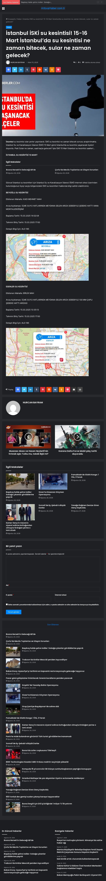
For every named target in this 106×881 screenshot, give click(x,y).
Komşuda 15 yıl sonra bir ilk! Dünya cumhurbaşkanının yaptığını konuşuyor (56, 769)
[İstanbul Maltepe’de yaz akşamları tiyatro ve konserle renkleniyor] (13, 782)
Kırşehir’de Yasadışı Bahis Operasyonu (40, 685)
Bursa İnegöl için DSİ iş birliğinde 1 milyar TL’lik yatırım (47, 803)
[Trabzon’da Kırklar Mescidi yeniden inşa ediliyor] (13, 663)
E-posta (10, 595)
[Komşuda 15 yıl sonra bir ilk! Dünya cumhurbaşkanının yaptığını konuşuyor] (13, 771)
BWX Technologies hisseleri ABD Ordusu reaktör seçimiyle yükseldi (37, 762)
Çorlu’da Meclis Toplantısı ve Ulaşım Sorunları (76, 169)
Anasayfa (11, 19)
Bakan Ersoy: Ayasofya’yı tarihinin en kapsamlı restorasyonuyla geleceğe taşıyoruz (45, 671)
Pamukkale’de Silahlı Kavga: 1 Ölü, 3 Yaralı (85, 475)
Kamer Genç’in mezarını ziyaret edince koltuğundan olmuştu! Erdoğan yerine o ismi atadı (19, 527)
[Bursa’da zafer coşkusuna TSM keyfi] (13, 754)
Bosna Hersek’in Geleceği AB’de (21, 169)
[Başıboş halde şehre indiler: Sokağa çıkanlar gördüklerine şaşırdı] (20, 481)
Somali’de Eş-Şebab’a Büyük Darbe (52, 506)
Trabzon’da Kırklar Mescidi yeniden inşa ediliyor (44, 659)
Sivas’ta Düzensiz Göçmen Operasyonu (51, 493)
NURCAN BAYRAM (18, 62)
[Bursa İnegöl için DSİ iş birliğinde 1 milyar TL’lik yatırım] (13, 807)
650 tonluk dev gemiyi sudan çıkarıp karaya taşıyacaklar (33, 796)
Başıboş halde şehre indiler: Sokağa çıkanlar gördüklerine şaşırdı (47, 2)
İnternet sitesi (60, 595)
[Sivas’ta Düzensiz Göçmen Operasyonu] (53, 481)
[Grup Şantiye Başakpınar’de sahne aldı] (13, 710)
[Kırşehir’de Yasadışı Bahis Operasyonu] (13, 688)
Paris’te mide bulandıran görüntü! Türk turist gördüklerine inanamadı (38, 736)
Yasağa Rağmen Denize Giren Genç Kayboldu (85, 506)
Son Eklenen (53, 624)
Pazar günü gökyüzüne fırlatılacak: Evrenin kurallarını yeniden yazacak (39, 678)
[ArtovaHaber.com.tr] (53, 8)
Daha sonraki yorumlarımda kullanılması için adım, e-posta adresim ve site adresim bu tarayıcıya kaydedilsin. (53, 605)
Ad (8, 585)
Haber (19, 19)
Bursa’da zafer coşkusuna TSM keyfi (39, 750)
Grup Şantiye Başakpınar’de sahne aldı (40, 706)
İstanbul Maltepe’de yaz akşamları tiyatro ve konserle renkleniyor (53, 778)
